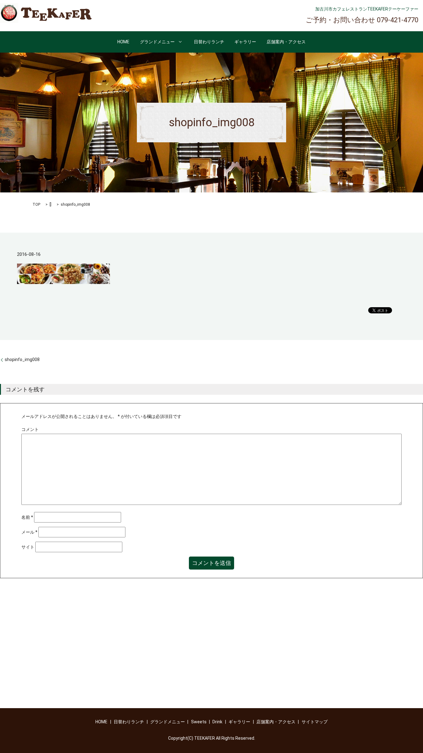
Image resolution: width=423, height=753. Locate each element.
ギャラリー (245, 41)
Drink (217, 721)
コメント (30, 429)
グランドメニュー (157, 41)
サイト (27, 546)
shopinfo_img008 (22, 359)
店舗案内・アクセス (286, 41)
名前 (27, 517)
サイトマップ (315, 721)
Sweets (199, 721)
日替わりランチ (209, 41)
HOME (123, 41)
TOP (36, 204)
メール (29, 532)
